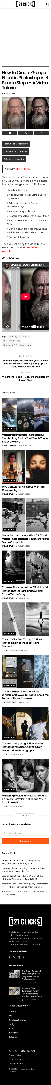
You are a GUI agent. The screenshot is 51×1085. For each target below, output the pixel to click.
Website (7, 251)
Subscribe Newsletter (14, 159)
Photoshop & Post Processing (17, 345)
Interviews (13, 1032)
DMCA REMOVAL (28, 1051)
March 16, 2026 (8, 93)
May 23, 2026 (22, 806)
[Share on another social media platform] (41, 133)
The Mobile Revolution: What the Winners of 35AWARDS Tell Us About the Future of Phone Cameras (25, 695)
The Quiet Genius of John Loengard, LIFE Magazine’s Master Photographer (31, 975)
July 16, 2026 (22, 650)
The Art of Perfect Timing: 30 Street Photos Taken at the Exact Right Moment (22, 643)
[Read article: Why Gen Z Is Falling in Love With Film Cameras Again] (25, 467)
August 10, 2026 (24, 546)
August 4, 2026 (23, 598)
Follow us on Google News (16, 143)
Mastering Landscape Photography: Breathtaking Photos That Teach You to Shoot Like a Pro (25, 438)
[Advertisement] (25, 36)
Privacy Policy (15, 1055)
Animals (12, 1011)
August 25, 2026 (24, 445)
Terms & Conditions (17, 1059)
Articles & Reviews (17, 1020)
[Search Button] (47, 4)
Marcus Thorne (10, 702)
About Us (13, 1051)
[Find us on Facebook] (9, 957)
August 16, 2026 (24, 494)
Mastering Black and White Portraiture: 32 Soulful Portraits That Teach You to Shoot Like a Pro (24, 799)
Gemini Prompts (16, 1063)
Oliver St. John (9, 494)
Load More (25, 816)
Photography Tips (11, 341)
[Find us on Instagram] (19, 957)
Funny (12, 1028)
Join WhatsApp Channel (15, 151)
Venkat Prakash (10, 445)
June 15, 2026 (23, 702)
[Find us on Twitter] (14, 957)
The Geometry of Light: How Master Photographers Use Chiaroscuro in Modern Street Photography (22, 747)
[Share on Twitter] (25, 133)
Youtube (32, 247)
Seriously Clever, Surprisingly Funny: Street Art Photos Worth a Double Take (32, 992)
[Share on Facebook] (9, 133)
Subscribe (25, 841)
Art (10, 1015)
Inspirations (9, 429)
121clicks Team (23, 169)
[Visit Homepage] (25, 4)
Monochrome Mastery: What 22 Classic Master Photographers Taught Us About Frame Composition (25, 539)
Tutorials (13, 1037)
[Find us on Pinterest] (24, 957)
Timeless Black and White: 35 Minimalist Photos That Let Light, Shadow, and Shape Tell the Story (25, 591)
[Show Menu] (3, 4)
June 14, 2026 (22, 754)
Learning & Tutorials (18, 336)
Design (12, 1024)
